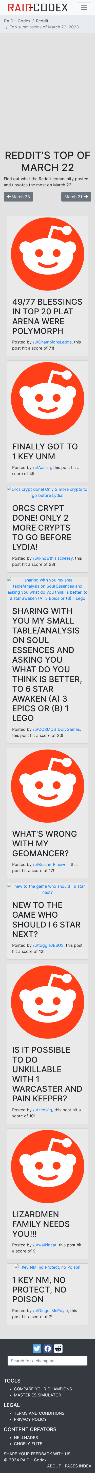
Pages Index (78, 1465)
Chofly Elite (28, 1443)
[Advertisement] (47, 99)
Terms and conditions (39, 1413)
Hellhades (26, 1437)
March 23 (21, 196)
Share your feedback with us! (37, 1453)
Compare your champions (43, 1388)
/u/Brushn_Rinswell (50, 864)
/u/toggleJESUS (48, 945)
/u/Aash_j (42, 467)
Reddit (42, 20)
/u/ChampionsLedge (52, 341)
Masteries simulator (37, 1394)
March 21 (74, 196)
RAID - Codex (17, 20)
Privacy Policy (30, 1419)
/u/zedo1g (42, 1109)
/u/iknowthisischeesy (53, 558)
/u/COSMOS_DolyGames (56, 729)
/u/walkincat (44, 1244)
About (54, 1465)
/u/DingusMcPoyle (50, 1310)
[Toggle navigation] (84, 7)
